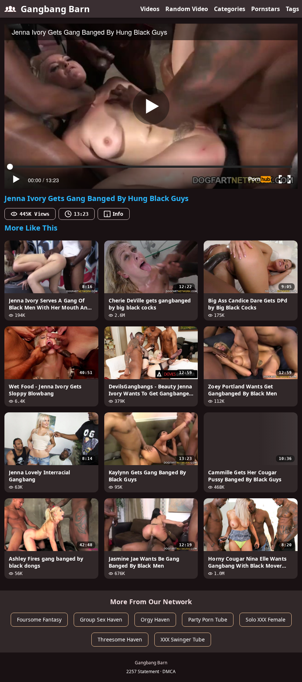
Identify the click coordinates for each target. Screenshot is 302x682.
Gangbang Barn (55, 9)
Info (118, 213)
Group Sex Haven (101, 619)
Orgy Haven (155, 619)
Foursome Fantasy (39, 619)
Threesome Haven (120, 639)
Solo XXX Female (265, 619)
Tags (292, 9)
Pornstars (265, 9)
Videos (149, 9)
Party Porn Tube (207, 619)
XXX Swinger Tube (183, 639)
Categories (229, 9)
